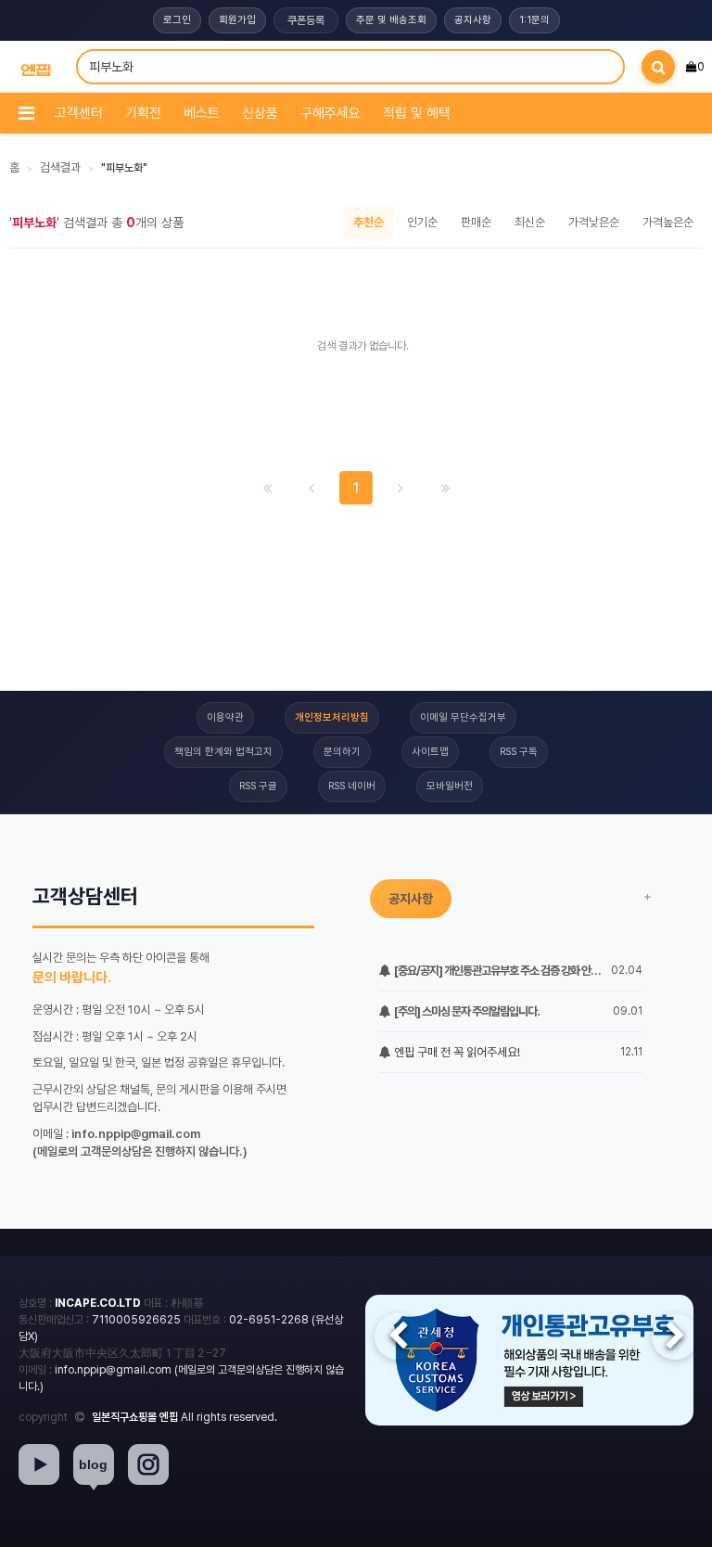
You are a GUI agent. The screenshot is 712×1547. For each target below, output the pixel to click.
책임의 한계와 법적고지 (223, 752)
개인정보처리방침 (332, 717)
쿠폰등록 (305, 20)
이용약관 (225, 717)
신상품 (260, 113)
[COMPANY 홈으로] (35, 67)
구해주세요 (330, 113)
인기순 (422, 222)
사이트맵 (430, 752)
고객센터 (79, 113)
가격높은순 (667, 222)
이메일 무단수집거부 (463, 717)
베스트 (202, 113)
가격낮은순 (593, 222)
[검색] (658, 66)
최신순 (530, 222)
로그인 (177, 20)
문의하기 (342, 752)
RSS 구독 (519, 752)
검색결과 (60, 167)
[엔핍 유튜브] (39, 1464)
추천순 (368, 222)
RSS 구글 (258, 786)
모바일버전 (449, 786)
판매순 (476, 222)
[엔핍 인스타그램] (148, 1464)
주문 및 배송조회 (391, 20)
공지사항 (472, 20)
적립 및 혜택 (417, 113)
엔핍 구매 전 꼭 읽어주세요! (455, 1052)
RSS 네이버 (351, 786)
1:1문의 (534, 20)
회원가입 (237, 20)
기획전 (143, 113)
